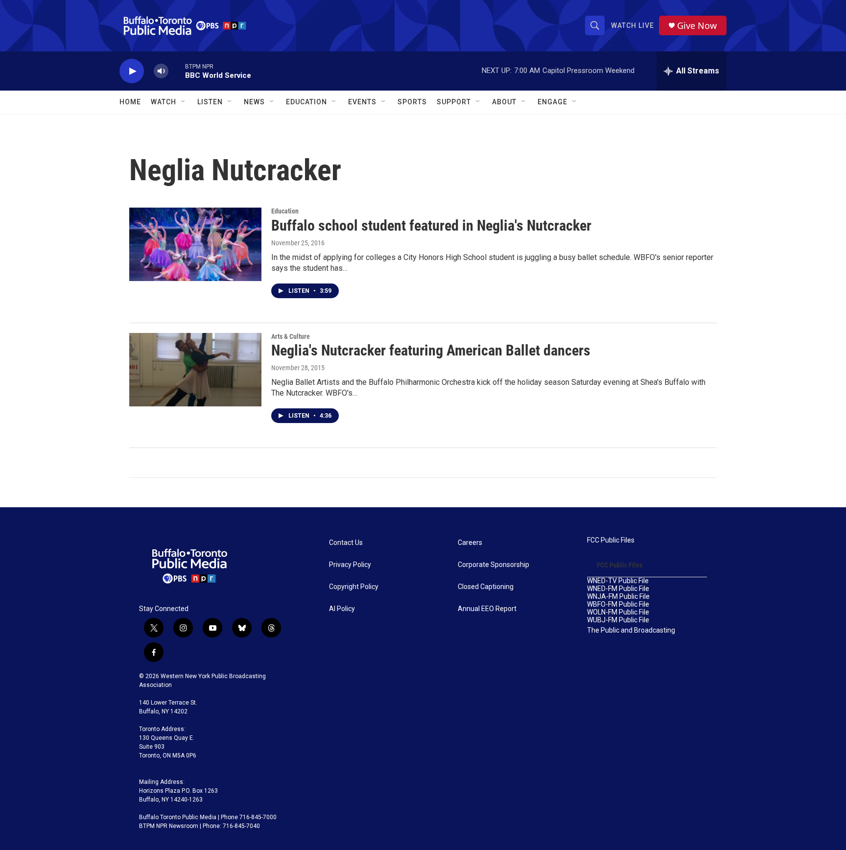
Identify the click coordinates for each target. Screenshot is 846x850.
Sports (412, 102)
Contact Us (346, 542)
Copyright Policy (353, 586)
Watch (163, 102)
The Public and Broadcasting (631, 630)
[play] (132, 71)
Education (285, 211)
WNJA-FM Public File (618, 596)
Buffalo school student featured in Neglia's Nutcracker (431, 225)
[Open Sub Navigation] (184, 102)
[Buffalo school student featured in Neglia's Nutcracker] (195, 244)
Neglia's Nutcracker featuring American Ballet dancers (430, 350)
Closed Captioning (486, 586)
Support (454, 102)
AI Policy (342, 609)
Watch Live (632, 25)
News (254, 102)
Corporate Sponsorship (493, 564)
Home (130, 102)
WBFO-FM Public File (618, 604)
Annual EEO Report (487, 609)
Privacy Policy (350, 564)
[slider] (176, 71)
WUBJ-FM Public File (618, 620)
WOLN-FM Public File (618, 612)
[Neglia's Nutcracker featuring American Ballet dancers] (195, 369)
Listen (210, 102)
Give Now (697, 26)
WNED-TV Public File (618, 581)
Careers (470, 542)
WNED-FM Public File (618, 588)
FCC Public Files (610, 540)
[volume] (161, 71)
